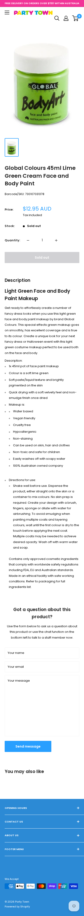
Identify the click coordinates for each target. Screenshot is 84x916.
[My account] (66, 18)
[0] (75, 18)
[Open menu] (7, 12)
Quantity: (12, 240)
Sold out (42, 257)
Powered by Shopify (17, 906)
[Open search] (57, 18)
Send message (28, 746)
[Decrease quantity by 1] (28, 240)
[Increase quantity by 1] (56, 240)
